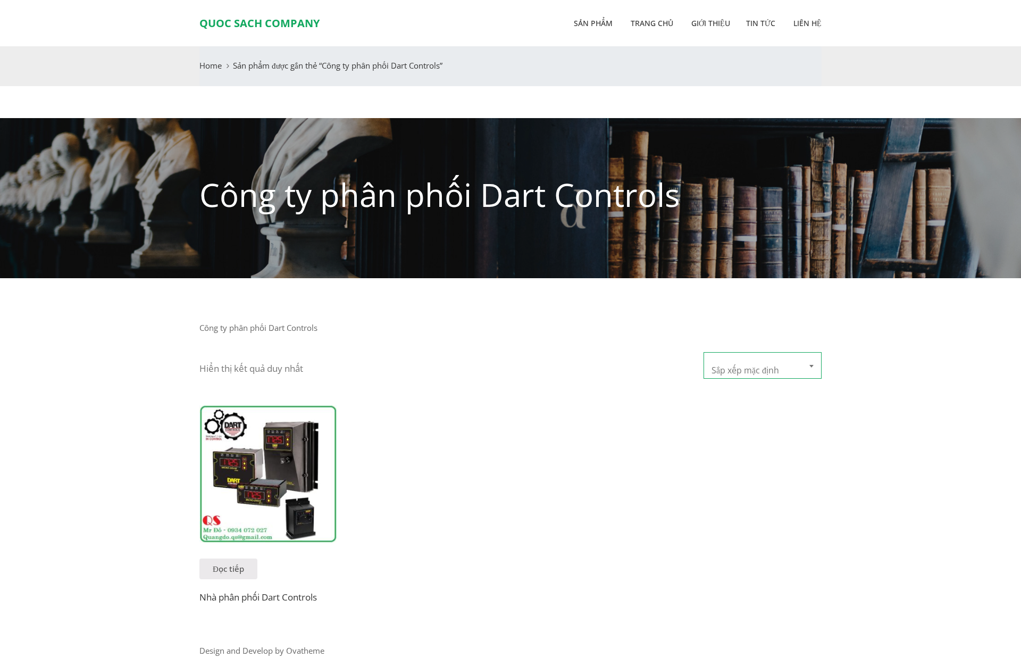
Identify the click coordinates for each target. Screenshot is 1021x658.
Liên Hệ (806, 23)
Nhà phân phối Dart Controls (258, 597)
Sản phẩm (593, 23)
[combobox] (763, 365)
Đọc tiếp (228, 568)
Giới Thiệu (709, 23)
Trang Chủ (651, 23)
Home (210, 65)
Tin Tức (760, 23)
